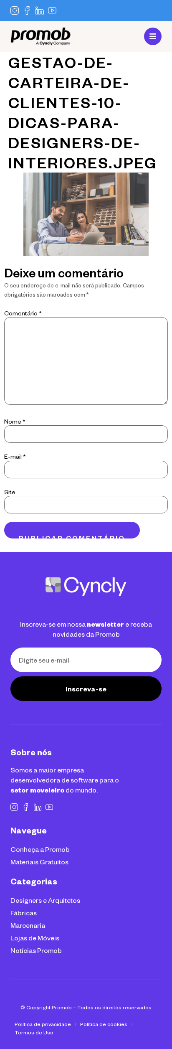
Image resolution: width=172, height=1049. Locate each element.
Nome (14, 421)
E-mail (15, 456)
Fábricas (23, 912)
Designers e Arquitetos (45, 900)
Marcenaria (27, 925)
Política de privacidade (43, 1024)
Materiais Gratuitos (39, 861)
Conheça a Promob (40, 849)
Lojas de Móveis (34, 937)
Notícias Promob (36, 950)
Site (9, 492)
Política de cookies (103, 1024)
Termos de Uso (34, 1032)
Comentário (23, 313)
